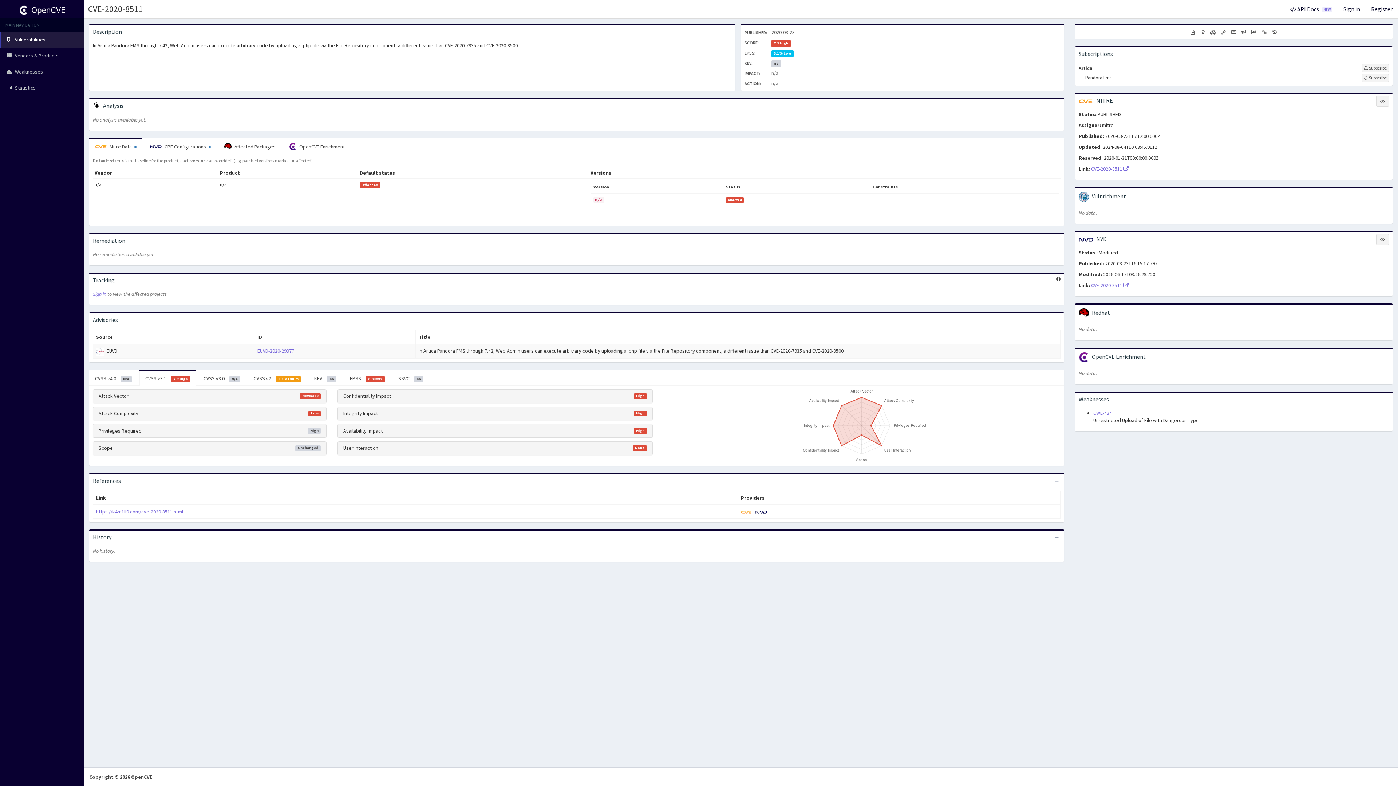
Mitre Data (120, 146)
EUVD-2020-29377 (275, 351)
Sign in (1351, 9)
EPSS (366, 378)
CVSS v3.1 (166, 378)
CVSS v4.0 (112, 378)
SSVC (409, 378)
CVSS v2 (276, 378)
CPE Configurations (185, 146)
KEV (324, 378)
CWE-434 (1102, 413)
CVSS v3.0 (221, 378)
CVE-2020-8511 (115, 9)
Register (1382, 9)
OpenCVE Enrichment (321, 146)
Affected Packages (254, 146)
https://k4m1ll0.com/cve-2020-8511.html (139, 511)
